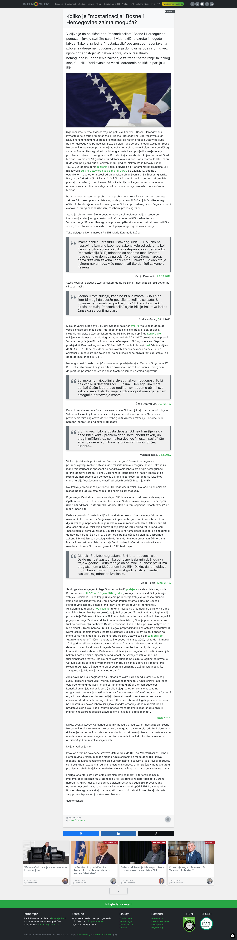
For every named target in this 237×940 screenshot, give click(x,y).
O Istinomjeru (125, 918)
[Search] (212, 4)
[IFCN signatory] (189, 924)
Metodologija (125, 921)
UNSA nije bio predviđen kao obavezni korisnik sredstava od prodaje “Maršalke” (92, 870)
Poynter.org (157, 927)
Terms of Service (103, 934)
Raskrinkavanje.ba (160, 921)
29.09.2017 (163, 276)
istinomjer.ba (57, 918)
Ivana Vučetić (31, 883)
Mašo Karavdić (80, 883)
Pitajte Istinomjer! (118, 904)
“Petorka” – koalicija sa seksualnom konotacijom (46, 869)
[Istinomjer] (36, 4)
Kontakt (123, 927)
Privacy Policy (83, 934)
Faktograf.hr (157, 924)
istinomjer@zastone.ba (49, 924)
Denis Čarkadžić (77, 820)
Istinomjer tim (126, 924)
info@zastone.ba (94, 921)
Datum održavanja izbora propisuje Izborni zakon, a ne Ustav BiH (142, 869)
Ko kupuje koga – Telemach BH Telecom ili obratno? (188, 869)
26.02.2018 (163, 718)
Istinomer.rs (157, 918)
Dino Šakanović (129, 883)
